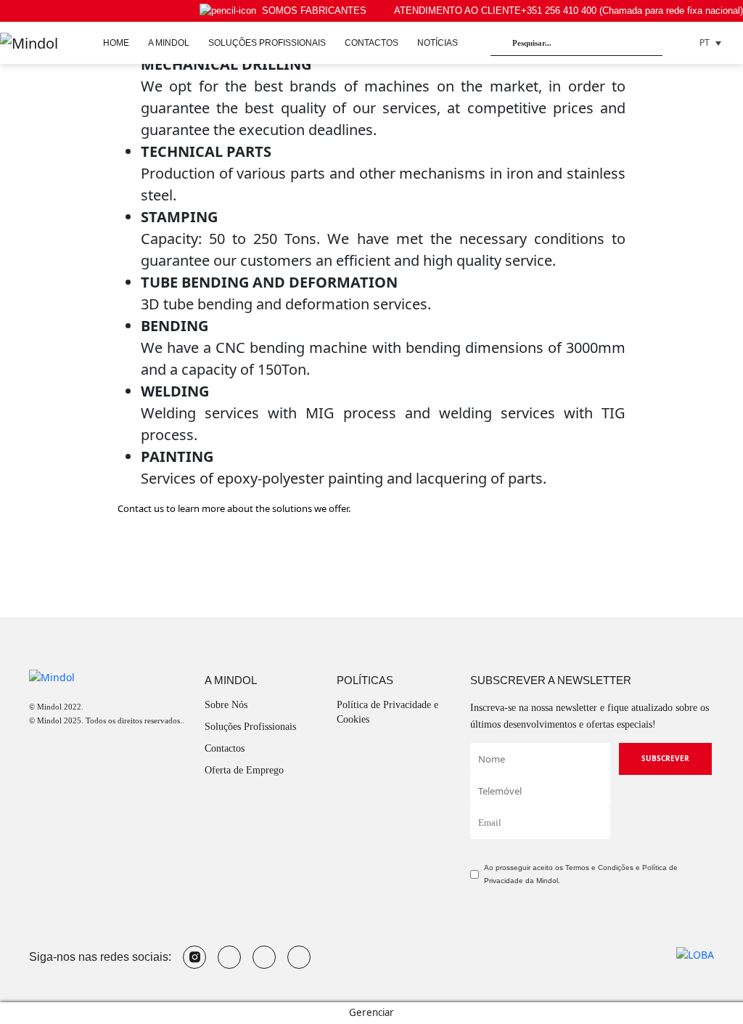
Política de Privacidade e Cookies (387, 712)
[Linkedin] (299, 957)
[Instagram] (194, 957)
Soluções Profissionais (250, 726)
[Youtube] (229, 957)
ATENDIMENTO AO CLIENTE (568, 10)
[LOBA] (695, 953)
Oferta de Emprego (244, 770)
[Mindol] (29, 43)
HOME (116, 43)
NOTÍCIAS (437, 43)
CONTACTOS (371, 43)
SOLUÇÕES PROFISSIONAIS (267, 43)
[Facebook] (264, 957)
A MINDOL (168, 43)
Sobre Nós (226, 704)
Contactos (225, 748)
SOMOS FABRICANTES (314, 10)
